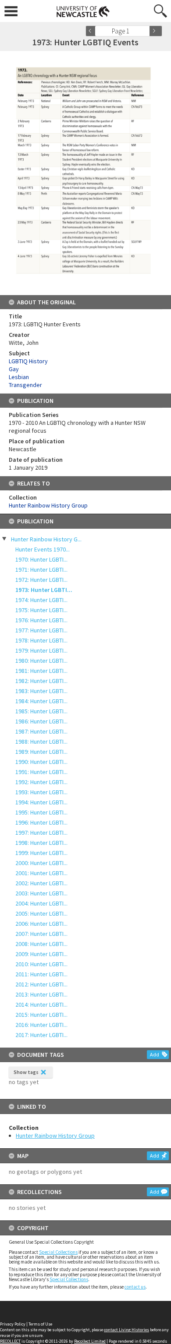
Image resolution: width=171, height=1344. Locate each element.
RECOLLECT (10, 1341)
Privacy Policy (12, 1324)
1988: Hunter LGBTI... (41, 741)
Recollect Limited (90, 1341)
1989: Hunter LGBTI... (41, 752)
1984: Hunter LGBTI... (41, 701)
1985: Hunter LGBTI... (41, 711)
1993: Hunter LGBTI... (41, 792)
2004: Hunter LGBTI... (41, 903)
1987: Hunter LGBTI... (41, 731)
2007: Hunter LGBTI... (41, 934)
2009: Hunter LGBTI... (41, 954)
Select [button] (146, 31)
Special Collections (58, 1252)
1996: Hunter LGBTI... (41, 822)
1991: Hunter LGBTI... (41, 772)
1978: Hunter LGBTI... (41, 640)
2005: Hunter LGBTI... (41, 913)
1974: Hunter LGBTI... (41, 600)
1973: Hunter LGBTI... (43, 590)
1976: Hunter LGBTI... (41, 620)
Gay (14, 369)
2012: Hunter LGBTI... (41, 984)
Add (154, 1054)
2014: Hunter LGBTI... (41, 1004)
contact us (135, 1287)
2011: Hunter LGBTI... (41, 974)
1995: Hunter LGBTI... (41, 812)
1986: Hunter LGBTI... (41, 721)
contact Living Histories (126, 1330)
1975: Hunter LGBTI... (41, 610)
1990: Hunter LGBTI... (41, 762)
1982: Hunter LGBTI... (41, 681)
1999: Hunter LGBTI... (41, 853)
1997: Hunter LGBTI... (41, 832)
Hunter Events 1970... (42, 549)
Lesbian (19, 377)
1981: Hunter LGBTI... (41, 671)
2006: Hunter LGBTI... (41, 924)
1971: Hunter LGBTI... (41, 569)
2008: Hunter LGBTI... (41, 944)
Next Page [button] (156, 31)
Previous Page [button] (92, 31)
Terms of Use (40, 1324)
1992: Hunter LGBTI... (41, 782)
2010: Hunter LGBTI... (41, 964)
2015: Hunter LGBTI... (41, 1015)
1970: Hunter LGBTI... (41, 559)
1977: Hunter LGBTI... (41, 630)
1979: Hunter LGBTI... (41, 650)
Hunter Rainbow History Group (55, 1135)
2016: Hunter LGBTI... (41, 1025)
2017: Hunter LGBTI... (41, 1035)
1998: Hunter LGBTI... (41, 843)
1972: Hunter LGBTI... (41, 580)
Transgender (25, 385)
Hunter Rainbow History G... (46, 539)
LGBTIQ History (28, 361)
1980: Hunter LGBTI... (41, 661)
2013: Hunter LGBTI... (41, 994)
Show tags (26, 1072)
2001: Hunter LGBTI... (41, 873)
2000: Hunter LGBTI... (41, 863)
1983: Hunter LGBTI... (41, 691)
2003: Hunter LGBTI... (41, 893)
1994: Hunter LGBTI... (41, 802)
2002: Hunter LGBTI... (41, 883)
